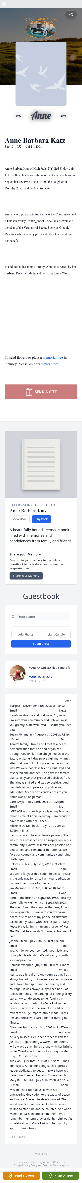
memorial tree (53, 357)
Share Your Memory (26, 575)
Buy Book (41, 519)
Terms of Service (52, 1165)
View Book (19, 519)
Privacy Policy (29, 1165)
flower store (49, 363)
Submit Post (41, 644)
